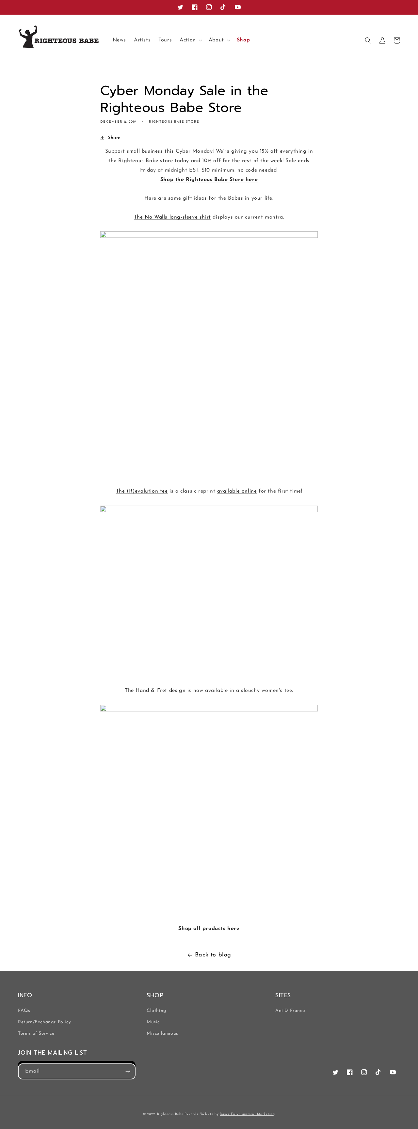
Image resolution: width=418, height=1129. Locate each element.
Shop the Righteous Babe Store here (209, 179)
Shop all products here (208, 928)
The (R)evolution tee (142, 491)
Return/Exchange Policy (44, 1022)
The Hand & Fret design (155, 690)
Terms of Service (36, 1033)
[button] (190, 40)
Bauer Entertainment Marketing (247, 1114)
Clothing (156, 1010)
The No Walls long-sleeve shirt (172, 217)
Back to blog (213, 955)
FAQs (24, 1010)
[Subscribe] (128, 1071)
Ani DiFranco (290, 1010)
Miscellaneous (162, 1033)
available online (237, 491)
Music (153, 1022)
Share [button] (114, 137)
